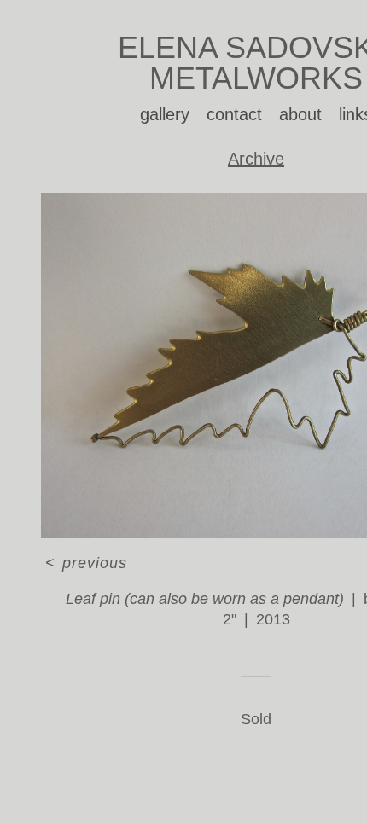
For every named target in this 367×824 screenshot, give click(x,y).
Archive (256, 158)
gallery (164, 114)
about (300, 114)
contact (234, 114)
